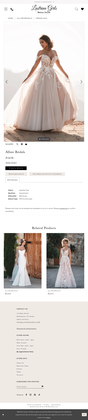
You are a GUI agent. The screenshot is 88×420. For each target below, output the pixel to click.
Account (20, 375)
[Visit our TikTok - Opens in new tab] (39, 395)
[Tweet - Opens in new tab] (17, 144)
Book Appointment (16, 174)
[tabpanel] (44, 82)
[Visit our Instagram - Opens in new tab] (31, 395)
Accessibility (56, 405)
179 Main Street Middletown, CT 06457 (25, 314)
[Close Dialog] (3, 414)
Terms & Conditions (34, 405)
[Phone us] (12, 9)
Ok (84, 414)
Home (10, 18)
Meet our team (22, 366)
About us (20, 363)
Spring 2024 (41, 18)
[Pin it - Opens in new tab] (22, 144)
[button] (6, 9)
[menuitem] (6, 9)
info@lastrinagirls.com (28, 322)
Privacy (46, 405)
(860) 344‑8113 (23, 319)
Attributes (12, 180)
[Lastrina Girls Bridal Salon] (44, 9)
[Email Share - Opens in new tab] (26, 144)
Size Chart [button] (11, 162)
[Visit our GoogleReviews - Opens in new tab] (35, 395)
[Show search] (76, 9)
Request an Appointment (26, 328)
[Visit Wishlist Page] (82, 9)
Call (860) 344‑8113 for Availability (47, 174)
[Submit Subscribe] (43, 386)
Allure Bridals (24, 18)
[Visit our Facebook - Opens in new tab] (26, 395)
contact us (63, 208)
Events (19, 369)
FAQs (19, 372)
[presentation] (23, 260)
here (48, 417)
